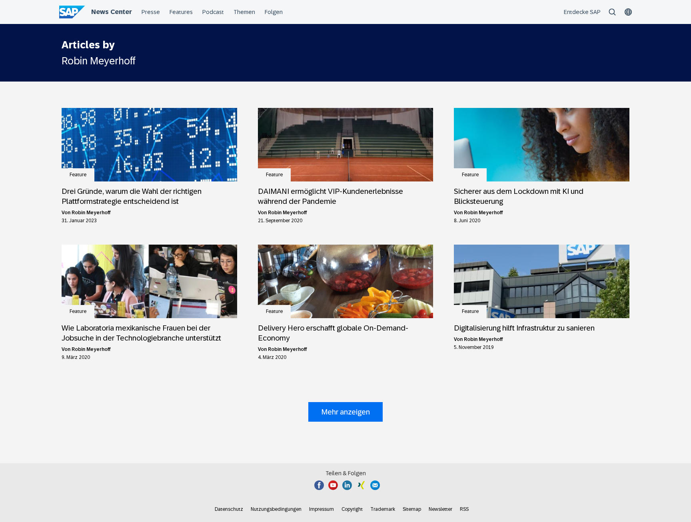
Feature (78, 174)
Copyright (352, 509)
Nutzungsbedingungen (276, 509)
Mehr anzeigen (345, 412)
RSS (464, 509)
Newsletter (440, 509)
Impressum (321, 509)
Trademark (382, 509)
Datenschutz (229, 509)
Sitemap (412, 509)
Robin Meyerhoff (91, 212)
